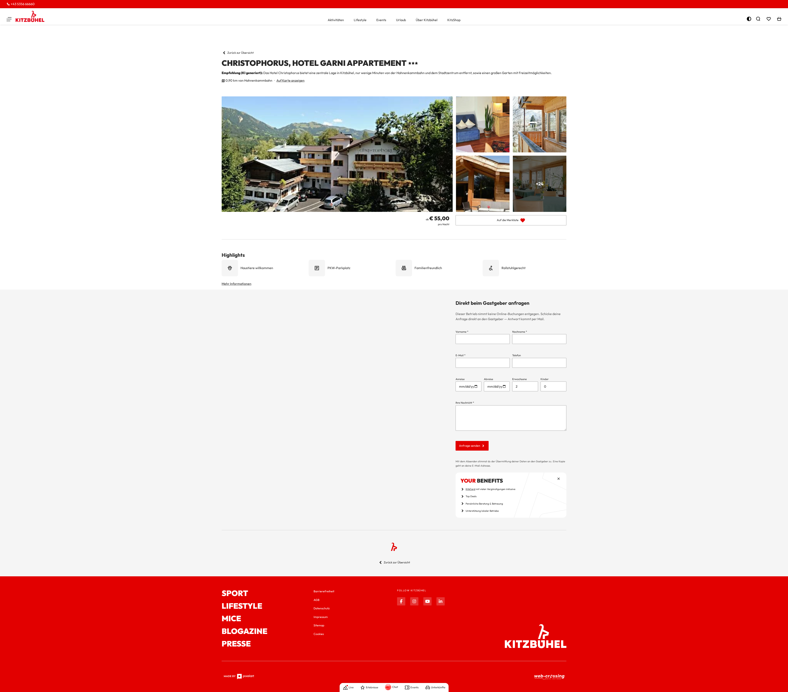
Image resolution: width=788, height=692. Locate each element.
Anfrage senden (469, 446)
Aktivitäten (336, 20)
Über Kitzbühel (427, 20)
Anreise (460, 379)
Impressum (321, 617)
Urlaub (401, 20)
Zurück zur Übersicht (240, 53)
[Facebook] (401, 601)
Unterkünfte (438, 687)
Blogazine (244, 631)
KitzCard (470, 489)
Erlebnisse (372, 687)
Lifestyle (360, 20)
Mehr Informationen (236, 284)
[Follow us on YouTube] (427, 601)
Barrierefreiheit (324, 591)
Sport (235, 593)
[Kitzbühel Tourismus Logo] (30, 16)
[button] (9, 19)
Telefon (516, 355)
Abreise (488, 379)
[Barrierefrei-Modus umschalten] (749, 19)
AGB (317, 600)
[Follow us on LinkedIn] (440, 601)
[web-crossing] (549, 676)
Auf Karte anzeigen (290, 80)
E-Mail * (460, 355)
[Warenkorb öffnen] (779, 19)
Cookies (319, 634)
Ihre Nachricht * (465, 402)
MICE (231, 618)
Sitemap (319, 625)
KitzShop (453, 20)
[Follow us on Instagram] (414, 601)
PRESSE (236, 644)
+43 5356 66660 (23, 4)
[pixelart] (239, 677)
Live (351, 687)
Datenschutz (322, 608)
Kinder (545, 379)
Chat (395, 687)
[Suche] (758, 19)
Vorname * (462, 331)
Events (381, 20)
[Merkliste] (769, 19)
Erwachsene (519, 379)
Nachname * (519, 331)
